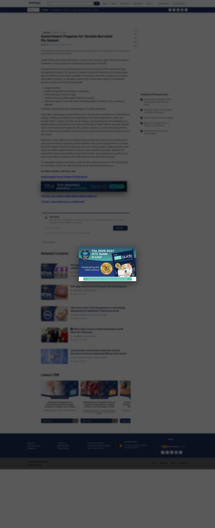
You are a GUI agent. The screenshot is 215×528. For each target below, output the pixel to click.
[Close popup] (133, 249)
